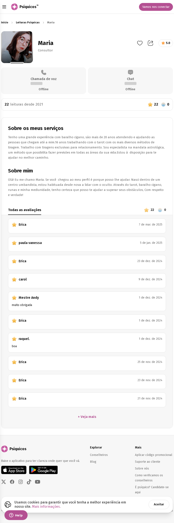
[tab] (74, 211)
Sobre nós (142, 468)
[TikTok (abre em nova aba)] (29, 481)
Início (4, 22)
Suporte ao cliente (147, 462)
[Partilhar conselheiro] (150, 43)
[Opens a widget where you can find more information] (16, 515)
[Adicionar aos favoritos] (140, 43)
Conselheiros (99, 455)
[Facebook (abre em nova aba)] (12, 481)
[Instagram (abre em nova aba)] (20, 481)
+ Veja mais (87, 417)
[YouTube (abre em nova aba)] (37, 481)
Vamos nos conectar (156, 7)
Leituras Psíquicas (28, 22)
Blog (93, 462)
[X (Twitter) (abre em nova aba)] (3, 481)
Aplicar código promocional (153, 455)
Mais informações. (46, 507)
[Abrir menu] (4, 7)
